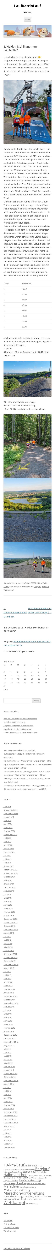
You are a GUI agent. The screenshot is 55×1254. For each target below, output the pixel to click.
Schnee (17, 1196)
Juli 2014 (7, 1087)
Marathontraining (17, 1189)
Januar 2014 (9, 1108)
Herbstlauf (47, 1175)
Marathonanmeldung (28, 1187)
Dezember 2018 (10, 919)
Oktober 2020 (9, 876)
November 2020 (10, 873)
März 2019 (8, 908)
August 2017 (9, 968)
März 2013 (8, 1143)
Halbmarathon (15, 1174)
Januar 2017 (9, 992)
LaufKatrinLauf (27, 6)
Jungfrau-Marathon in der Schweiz (18, 725)
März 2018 (8, 947)
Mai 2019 (7, 901)
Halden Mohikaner (35, 1175)
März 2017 (8, 985)
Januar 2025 (9, 817)
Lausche (42, 1184)
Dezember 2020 (10, 869)
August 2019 (9, 890)
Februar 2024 (9, 831)
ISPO (31, 1177)
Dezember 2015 (10, 1035)
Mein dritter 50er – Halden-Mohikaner (20, 732)
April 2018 (8, 943)
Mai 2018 (7, 940)
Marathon (11, 1186)
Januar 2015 (9, 1070)
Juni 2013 (7, 1133)
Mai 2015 (7, 1056)
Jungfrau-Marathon (11, 1181)
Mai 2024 (7, 820)
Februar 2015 (9, 1066)
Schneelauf (24, 1196)
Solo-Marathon (45, 1196)
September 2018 (11, 929)
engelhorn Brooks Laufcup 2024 (17, 729)
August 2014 (9, 1084)
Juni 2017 (7, 975)
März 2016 (8, 1024)
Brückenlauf (8, 1172)
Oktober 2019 (9, 887)
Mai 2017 (7, 978)
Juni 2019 (7, 898)
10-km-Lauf (14, 1165)
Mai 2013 (7, 1136)
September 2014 (11, 1080)
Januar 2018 (9, 950)
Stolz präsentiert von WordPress (17, 1248)
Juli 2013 (7, 1129)
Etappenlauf (29, 1171)
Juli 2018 (7, 936)
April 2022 (8, 845)
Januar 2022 (9, 848)
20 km (40, 1166)
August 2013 (9, 1126)
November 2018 (10, 922)
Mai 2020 (7, 880)
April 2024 (8, 824)
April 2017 (8, 982)
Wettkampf (8, 590)
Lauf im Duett (33, 1184)
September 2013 (11, 1122)
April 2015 (8, 1059)
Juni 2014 (7, 1091)
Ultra (39, 583)
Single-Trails (34, 1196)
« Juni (6, 689)
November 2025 (10, 810)
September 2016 (11, 1003)
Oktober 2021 (9, 852)
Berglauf (37, 586)
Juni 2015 (7, 1052)
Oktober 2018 (9, 926)
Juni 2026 (7, 806)
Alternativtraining (28, 1170)
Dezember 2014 (10, 1073)
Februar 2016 (9, 1028)
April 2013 (8, 1140)
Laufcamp (10, 1183)
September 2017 (11, 964)
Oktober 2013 (9, 1119)
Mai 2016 (7, 1017)
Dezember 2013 (10, 1112)
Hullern (25, 1177)
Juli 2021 (7, 855)
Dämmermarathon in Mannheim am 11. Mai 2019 (25, 789)
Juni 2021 (7, 859)
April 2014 (8, 1098)
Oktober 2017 (9, 961)
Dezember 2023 (10, 834)
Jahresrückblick (40, 1178)
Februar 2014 (9, 1105)
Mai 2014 (7, 1094)
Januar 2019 (9, 915)
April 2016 (8, 1020)
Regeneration (9, 1196)
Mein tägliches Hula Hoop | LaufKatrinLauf (22, 778)
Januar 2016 (9, 1031)
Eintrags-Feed (9, 1224)
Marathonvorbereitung (24, 1193)
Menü (27, 19)
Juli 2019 (7, 894)
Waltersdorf (38, 1199)
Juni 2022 (7, 838)
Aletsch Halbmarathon (12, 1170)
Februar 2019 (9, 912)
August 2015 (9, 1045)
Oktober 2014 (9, 1077)
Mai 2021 (7, 862)
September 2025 (11, 813)
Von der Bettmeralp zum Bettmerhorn (20, 718)
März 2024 (8, 827)
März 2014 (8, 1101)
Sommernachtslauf (12, 1199)
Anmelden (8, 1220)
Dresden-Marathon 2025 (14, 722)
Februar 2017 (9, 989)
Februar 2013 (9, 1147)
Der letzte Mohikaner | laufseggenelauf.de (22, 771)
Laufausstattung (30, 1180)
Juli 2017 (7, 971)
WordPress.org (10, 1231)
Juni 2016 (7, 1013)
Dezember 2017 (10, 954)
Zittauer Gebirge (32, 1203)
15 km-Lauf (31, 1165)
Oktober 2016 (9, 999)
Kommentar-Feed (11, 1227)
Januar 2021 (9, 866)
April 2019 (8, 905)
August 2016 (9, 1006)
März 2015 (8, 1063)
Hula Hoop (16, 1177)
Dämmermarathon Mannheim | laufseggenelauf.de (26, 785)
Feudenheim (41, 1172)
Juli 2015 (7, 1049)
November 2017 (10, 957)
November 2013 (10, 1115)
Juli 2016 (7, 1010)
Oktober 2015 (9, 1038)
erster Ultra (17, 1172)
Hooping (7, 1178)
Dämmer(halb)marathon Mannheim (15, 612)
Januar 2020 (9, 883)
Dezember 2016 (10, 996)
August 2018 (9, 933)
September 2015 (11, 1042)
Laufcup (22, 1183)
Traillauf (45, 586)
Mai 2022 (7, 841)
